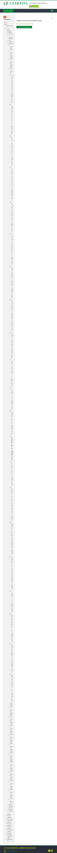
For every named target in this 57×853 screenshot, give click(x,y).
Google (35, 6)
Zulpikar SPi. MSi (30, 23)
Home (5, 22)
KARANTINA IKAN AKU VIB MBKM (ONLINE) (29, 21)
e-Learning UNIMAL (8, 10)
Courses (8, 29)
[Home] (15, 3)
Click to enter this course (24, 27)
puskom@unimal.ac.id (11, 851)
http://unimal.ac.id (10, 850)
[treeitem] (8, 22)
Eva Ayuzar (22, 23)
